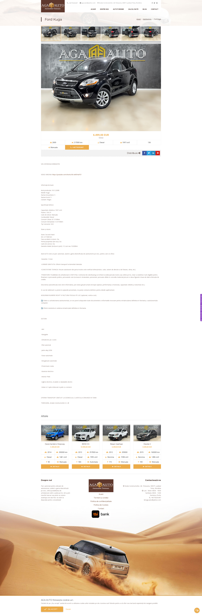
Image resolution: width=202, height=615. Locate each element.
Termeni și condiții (101, 498)
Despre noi (104, 9)
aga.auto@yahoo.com (88, 3)
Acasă (93, 9)
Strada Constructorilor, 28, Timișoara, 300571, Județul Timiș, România (120, 3)
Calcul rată (133, 9)
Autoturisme (118, 9)
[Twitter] (154, 3)
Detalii (56, 466)
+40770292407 (73, 3)
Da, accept (52, 609)
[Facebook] (152, 3)
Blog (145, 9)
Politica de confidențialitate (101, 501)
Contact (154, 9)
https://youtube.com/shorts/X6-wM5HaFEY (66, 175)
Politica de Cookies (101, 505)
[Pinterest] (157, 3)
